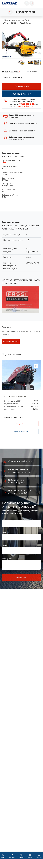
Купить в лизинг (21, 431)
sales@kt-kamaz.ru (26, 106)
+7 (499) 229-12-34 (24, 12)
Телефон (6, 532)
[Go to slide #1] (21, 62)
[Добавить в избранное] (36, 366)
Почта (4, 545)
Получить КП (21, 424)
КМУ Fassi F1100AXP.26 (15, 396)
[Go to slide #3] (36, 62)
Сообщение (7, 559)
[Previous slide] (5, 43)
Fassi (4, 163)
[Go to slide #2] (30, 62)
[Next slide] (37, 43)
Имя (4, 519)
